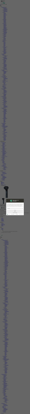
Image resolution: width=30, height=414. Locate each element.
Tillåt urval (15, 211)
